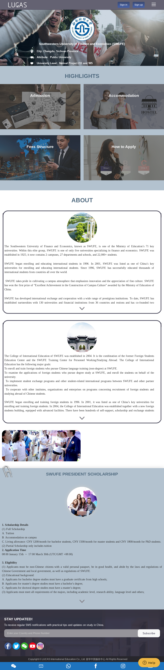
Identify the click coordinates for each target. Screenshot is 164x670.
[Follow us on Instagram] (40, 646)
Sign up (138, 4)
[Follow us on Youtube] (32, 646)
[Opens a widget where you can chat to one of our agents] (149, 663)
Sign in (123, 4)
